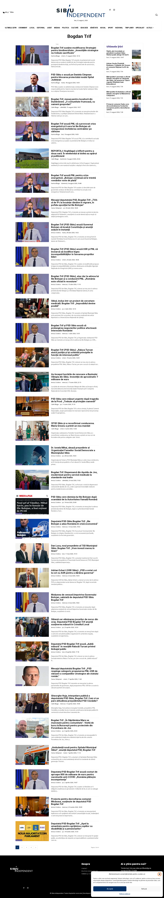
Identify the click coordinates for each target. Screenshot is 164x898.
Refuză (144, 889)
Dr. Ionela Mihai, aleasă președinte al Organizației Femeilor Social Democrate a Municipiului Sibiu (73, 450)
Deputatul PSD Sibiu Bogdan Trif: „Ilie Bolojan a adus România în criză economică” (74, 522)
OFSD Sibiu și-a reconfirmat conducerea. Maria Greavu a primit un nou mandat (72, 424)
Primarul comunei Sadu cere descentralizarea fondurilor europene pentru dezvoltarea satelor (118, 107)
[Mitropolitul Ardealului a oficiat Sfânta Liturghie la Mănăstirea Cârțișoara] (136, 94)
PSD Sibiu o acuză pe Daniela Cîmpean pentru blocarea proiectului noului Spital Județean (72, 77)
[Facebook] (109, 9)
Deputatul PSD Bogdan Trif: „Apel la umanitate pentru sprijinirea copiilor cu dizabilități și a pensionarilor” (71, 826)
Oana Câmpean (56, 208)
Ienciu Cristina (56, 233)
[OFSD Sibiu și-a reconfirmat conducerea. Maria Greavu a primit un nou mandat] (32, 431)
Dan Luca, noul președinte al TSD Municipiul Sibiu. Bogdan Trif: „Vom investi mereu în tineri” (74, 548)
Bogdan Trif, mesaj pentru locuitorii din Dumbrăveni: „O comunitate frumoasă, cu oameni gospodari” (73, 102)
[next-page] (36, 847)
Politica (19, 64)
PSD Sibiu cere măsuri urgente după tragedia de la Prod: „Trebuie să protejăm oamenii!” (75, 400)
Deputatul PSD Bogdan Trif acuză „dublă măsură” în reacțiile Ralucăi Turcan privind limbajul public (73, 646)
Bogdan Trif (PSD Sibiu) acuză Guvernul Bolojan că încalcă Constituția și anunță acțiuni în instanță (72, 227)
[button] (159, 874)
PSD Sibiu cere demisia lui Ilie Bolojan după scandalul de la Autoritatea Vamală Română (74, 498)
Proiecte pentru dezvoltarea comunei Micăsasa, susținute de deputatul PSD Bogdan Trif (71, 801)
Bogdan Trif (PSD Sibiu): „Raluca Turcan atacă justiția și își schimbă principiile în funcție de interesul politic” (72, 352)
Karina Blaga (55, 56)
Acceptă (110, 889)
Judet (18, 167)
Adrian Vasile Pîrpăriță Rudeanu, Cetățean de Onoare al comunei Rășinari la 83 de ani (118, 66)
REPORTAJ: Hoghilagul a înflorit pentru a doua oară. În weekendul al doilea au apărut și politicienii (74, 153)
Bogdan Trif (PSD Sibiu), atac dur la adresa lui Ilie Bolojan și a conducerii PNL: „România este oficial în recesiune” (75, 279)
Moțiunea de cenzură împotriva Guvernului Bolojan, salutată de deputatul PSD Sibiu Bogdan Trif (73, 597)
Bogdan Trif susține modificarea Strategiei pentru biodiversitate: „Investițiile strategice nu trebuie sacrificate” (74, 50)
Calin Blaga (55, 107)
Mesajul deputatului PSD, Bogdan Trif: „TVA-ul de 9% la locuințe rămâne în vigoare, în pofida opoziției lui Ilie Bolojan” (74, 202)
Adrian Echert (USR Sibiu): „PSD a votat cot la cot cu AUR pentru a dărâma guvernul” (74, 571)
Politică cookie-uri (124, 894)
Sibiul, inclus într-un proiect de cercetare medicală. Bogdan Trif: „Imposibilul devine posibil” (73, 303)
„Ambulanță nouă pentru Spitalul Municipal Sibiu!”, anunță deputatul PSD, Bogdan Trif (73, 748)
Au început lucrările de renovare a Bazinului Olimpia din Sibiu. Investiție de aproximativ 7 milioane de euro (74, 377)
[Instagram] (114, 9)
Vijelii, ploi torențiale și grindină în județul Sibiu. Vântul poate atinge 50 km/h (117, 53)
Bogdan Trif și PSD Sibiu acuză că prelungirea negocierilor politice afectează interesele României (73, 328)
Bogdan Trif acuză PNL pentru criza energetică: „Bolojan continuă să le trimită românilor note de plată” (73, 178)
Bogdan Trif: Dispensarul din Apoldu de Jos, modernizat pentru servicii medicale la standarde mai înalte (74, 475)
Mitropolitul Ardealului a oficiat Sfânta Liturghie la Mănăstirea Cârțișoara (118, 93)
